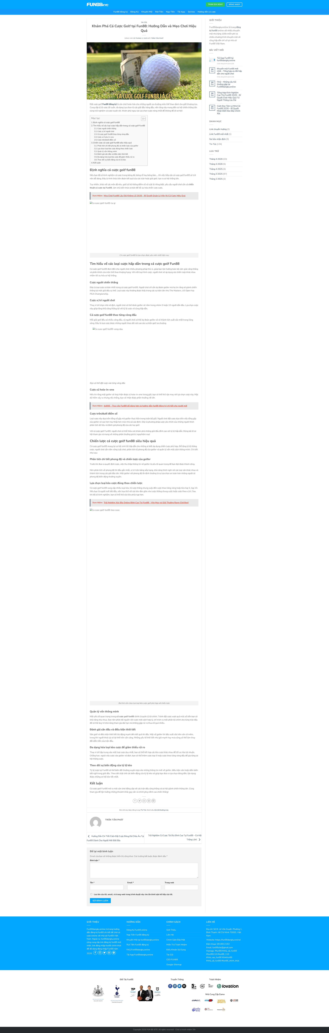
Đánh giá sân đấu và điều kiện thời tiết (112, 154)
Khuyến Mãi (146, 11)
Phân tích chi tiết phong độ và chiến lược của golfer (117, 146)
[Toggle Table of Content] (142, 119)
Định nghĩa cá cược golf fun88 (106, 122)
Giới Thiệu (171, 930)
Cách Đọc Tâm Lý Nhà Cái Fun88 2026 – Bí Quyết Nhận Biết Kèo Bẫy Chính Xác (228, 110)
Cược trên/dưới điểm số (106, 140)
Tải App (181, 11)
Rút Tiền (159, 11)
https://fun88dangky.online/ (228, 939)
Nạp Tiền (170, 11)
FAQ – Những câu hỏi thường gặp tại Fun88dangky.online (226, 84)
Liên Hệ (170, 934)
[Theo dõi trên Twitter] (104, 953)
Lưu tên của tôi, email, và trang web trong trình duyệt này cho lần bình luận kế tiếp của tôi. (133, 894)
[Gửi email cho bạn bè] (144, 801)
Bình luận (94, 860)
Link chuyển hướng (218, 129)
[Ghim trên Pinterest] (149, 801)
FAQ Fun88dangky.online (138, 949)
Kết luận (97, 162)
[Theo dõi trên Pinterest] (114, 953)
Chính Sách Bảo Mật (175, 939)
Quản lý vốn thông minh (107, 151)
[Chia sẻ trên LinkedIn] (153, 801)
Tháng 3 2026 (216, 164)
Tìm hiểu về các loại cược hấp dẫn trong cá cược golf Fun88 (119, 125)
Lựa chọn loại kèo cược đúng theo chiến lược (115, 148)
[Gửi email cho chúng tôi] (109, 953)
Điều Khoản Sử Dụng (176, 949)
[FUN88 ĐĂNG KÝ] (97, 4)
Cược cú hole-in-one (105, 137)
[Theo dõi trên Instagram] (100, 953)
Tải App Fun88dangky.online (140, 954)
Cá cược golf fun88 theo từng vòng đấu (113, 134)
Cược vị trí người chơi (105, 131)
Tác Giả (169, 954)
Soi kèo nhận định (217, 139)
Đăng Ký (134, 11)
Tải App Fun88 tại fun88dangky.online (226, 59)
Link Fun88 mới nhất (218, 134)
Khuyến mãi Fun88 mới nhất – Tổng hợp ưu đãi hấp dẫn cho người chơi (229, 71)
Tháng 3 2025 (216, 174)
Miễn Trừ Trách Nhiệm (176, 944)
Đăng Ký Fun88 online (137, 930)
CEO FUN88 (172, 959)
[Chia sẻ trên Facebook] (135, 801)
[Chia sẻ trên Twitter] (139, 801)
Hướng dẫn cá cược (207, 11)
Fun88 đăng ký (120, 11)
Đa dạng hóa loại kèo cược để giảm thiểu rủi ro (115, 157)
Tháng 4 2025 (216, 169)
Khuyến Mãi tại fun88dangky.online (143, 939)
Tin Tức (144, 22)
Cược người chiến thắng (107, 128)
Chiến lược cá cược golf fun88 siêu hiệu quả (112, 142)
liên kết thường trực (161, 810)
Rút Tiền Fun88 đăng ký (138, 944)
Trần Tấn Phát (157, 38)
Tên (92, 882)
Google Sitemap (173, 964)
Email (130, 882)
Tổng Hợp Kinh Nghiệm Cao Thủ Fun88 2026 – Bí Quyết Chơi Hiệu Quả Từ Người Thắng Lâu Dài (229, 96)
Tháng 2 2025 (216, 179)
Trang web (169, 882)
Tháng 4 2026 (216, 159)
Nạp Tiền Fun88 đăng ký (138, 934)
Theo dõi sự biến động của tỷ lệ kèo (111, 160)
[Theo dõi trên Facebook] (95, 953)
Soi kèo (191, 11)
